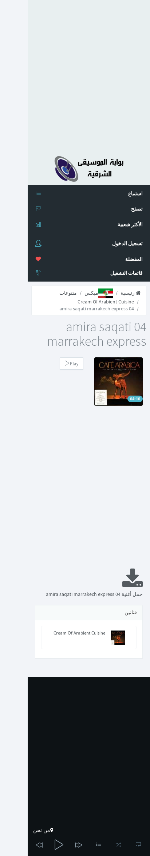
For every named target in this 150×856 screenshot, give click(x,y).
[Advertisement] (75, 75)
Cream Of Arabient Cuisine (106, 301)
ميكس (91, 293)
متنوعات (68, 293)
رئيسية (128, 293)
